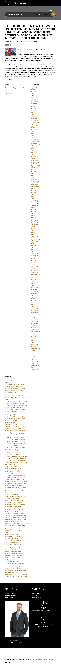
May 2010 (33, 356)
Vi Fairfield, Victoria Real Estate (13, 542)
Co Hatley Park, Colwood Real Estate (14, 384)
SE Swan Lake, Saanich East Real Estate (15, 491)
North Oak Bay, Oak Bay (11, 464)
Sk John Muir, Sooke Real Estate (13, 502)
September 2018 (35, 224)
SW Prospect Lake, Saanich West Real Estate (16, 517)
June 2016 (33, 261)
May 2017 (33, 247)
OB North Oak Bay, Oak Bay (12, 470)
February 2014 (34, 308)
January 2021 (34, 179)
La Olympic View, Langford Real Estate (15, 447)
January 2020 (34, 200)
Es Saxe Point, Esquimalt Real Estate (14, 420)
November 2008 (35, 373)
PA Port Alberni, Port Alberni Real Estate (15, 475)
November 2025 (35, 101)
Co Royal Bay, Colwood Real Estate (14, 390)
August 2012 (34, 333)
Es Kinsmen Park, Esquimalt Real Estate (15, 413)
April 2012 (33, 340)
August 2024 (34, 126)
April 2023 (33, 152)
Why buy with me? (9, 593)
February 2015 (34, 287)
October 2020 (34, 185)
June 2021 (33, 171)
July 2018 (33, 228)
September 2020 (35, 186)
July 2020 (33, 190)
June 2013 (33, 314)
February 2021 (34, 177)
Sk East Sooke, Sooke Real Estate (14, 500)
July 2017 (33, 243)
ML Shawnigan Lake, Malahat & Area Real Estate (17, 460)
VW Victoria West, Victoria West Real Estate (16, 574)
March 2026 (34, 95)
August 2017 (34, 242)
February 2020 (34, 198)
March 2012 (34, 342)
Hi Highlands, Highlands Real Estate (14, 426)
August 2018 (34, 226)
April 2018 (33, 232)
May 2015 (33, 281)
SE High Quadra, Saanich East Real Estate (15, 483)
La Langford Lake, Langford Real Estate (15, 441)
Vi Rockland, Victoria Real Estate (13, 555)
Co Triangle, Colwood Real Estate (13, 392)
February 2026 (34, 97)
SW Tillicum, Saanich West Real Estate (15, 525)
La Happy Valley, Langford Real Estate (15, 439)
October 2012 (34, 329)
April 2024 (33, 133)
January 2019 (34, 221)
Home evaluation (36, 595)
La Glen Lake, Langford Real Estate (14, 436)
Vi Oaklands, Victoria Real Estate (13, 553)
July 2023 (33, 148)
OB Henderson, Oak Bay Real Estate (14, 468)
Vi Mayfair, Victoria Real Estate (13, 551)
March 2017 (34, 251)
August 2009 (34, 367)
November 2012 (35, 327)
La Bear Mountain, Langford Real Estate (15, 430)
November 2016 (35, 255)
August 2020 (34, 188)
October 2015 (34, 272)
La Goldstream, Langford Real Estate (14, 437)
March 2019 (34, 217)
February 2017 (34, 253)
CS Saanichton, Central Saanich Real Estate (16, 401)
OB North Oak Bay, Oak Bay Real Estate (15, 472)
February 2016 (34, 266)
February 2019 (34, 219)
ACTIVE (49, 10)
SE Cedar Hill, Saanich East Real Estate (15, 477)
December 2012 (35, 325)
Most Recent (34, 86)
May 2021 (33, 173)
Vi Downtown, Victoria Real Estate (13, 538)
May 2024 (33, 131)
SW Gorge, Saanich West (11, 512)
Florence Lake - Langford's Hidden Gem (15, 88)
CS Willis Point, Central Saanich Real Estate (16, 405)
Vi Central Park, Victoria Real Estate (14, 536)
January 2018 (34, 238)
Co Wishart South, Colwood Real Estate (15, 396)
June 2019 (33, 211)
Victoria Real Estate (10, 559)
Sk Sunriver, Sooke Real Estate (13, 506)
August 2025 (34, 105)
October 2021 (34, 164)
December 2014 (35, 291)
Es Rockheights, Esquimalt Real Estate (15, 418)
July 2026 (33, 90)
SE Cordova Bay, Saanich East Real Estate (15, 479)
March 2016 (34, 264)
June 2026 (33, 92)
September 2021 (35, 166)
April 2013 (33, 318)
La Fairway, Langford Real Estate (13, 432)
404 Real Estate (9, 379)
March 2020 (34, 196)
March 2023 (34, 154)
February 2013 (34, 321)
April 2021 (33, 175)
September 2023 (35, 145)
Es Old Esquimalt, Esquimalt (12, 415)
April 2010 (33, 357)
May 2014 (33, 302)
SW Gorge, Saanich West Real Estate (14, 513)
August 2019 (34, 207)
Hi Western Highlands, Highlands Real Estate (16, 428)
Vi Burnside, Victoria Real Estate (13, 534)
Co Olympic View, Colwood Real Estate (15, 388)
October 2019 (34, 205)
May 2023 (33, 150)
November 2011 (35, 346)
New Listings (8, 90)
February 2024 (34, 137)
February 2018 (34, 236)
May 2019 (33, 213)
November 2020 (35, 183)
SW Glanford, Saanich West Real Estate (15, 510)
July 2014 (33, 299)
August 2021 (34, 167)
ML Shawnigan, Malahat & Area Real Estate (16, 462)
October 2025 (34, 103)
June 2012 (33, 337)
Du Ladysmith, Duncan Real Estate (14, 407)
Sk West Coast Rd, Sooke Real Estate (14, 508)
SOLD (55, 10)
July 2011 (33, 350)
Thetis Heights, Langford (11, 529)
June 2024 (33, 130)
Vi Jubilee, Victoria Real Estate (13, 550)
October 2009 (34, 363)
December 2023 (35, 139)
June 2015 (33, 280)
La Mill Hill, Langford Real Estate (13, 445)
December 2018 (35, 223)
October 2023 (34, 143)
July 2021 (33, 169)
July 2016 (33, 259)
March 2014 (34, 306)
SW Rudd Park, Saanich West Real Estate (15, 521)
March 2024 (34, 135)
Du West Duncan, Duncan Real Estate (14, 411)
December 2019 (35, 202)
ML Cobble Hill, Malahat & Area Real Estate (16, 456)
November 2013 (35, 310)
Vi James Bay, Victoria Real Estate (14, 548)
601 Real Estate (9, 380)
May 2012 (33, 338)
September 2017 (35, 240)
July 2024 (33, 128)
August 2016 (34, 257)
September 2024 (35, 124)
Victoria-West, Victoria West (12, 561)
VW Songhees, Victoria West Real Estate (15, 569)
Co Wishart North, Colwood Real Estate (15, 394)
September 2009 (35, 365)
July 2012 (33, 335)
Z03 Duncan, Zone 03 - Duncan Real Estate (16, 576)
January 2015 (34, 289)
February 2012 (34, 344)
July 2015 (33, 278)
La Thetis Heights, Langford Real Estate (15, 451)
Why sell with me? (36, 593)
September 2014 (35, 295)
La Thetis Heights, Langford (12, 449)
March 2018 (34, 234)
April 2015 (33, 283)
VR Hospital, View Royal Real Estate (14, 563)
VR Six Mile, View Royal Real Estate (14, 565)
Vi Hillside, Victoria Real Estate (13, 546)
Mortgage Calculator (10, 595)
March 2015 (34, 285)
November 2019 (35, 204)
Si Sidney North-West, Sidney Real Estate (15, 496)
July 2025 (33, 107)
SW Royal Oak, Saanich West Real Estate (15, 519)
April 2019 (33, 215)
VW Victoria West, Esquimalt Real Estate (15, 570)
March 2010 (34, 359)
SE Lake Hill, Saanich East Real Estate (15, 485)
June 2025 (33, 109)
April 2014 (33, 304)
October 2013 (34, 312)
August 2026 (34, 88)
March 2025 (34, 114)
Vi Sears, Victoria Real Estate (12, 557)
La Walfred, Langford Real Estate (13, 453)
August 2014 (34, 297)
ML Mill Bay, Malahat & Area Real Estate (15, 458)
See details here (21, 52)
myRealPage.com (33, 653)
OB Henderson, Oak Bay (11, 466)
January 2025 (34, 118)
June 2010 (33, 354)
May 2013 (33, 316)
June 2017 (33, 245)
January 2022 (34, 160)
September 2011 (35, 348)
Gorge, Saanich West (10, 422)
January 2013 (34, 323)
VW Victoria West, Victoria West (13, 572)
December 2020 (35, 181)
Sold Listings (8, 93)
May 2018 (33, 230)
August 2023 (34, 147)
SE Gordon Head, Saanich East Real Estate (16, 481)
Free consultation (36, 597)
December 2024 (35, 120)
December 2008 (35, 371)
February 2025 (34, 116)
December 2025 (35, 99)
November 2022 (35, 156)
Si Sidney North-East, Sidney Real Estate (15, 494)
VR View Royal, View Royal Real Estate (15, 567)
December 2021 (35, 162)
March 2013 (34, 319)
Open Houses (8, 92)
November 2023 (35, 141)
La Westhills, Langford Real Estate (14, 455)
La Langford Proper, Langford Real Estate (15, 443)
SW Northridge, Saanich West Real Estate (15, 515)
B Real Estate (8, 382)
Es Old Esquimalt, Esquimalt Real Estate (15, 417)
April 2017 (33, 249)
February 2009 (34, 369)
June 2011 (33, 352)
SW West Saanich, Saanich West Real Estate (16, 527)
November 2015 (35, 270)
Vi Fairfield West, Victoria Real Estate (14, 540)
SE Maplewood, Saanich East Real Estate (15, 487)
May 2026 (33, 93)
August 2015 (34, 276)
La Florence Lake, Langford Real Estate (15, 434)
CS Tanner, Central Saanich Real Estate (15, 403)
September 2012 (35, 331)
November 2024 (35, 122)
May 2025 (33, 111)
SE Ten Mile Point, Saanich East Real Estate (16, 493)
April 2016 (33, 262)
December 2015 (35, 268)
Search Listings (9, 597)
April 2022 (33, 158)
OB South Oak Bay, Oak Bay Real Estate (17, 43)
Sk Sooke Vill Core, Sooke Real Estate (15, 504)
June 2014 (33, 300)
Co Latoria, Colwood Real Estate (13, 386)
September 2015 (35, 274)
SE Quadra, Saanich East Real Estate (14, 489)
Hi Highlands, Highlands (11, 424)
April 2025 (33, 112)
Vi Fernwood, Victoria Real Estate (13, 544)
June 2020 (33, 192)
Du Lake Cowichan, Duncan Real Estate (15, 409)
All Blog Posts (8, 86)
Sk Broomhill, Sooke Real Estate (13, 498)
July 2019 (33, 209)
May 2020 (33, 194)
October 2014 (34, 293)
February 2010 (34, 361)
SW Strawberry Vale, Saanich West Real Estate (17, 523)
